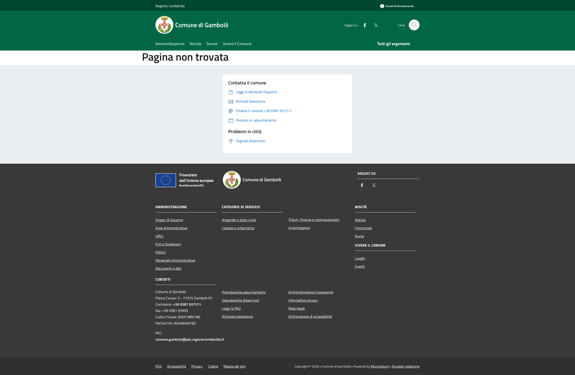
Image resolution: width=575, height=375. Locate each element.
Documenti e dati (168, 268)
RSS (158, 366)
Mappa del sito (234, 366)
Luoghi (360, 258)
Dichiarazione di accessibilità (310, 316)
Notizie (360, 220)
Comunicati (363, 228)
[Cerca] (414, 25)
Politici (160, 252)
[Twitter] (374, 25)
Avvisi (359, 236)
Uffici (159, 236)
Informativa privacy (303, 300)
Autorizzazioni (299, 227)
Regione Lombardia (170, 6)
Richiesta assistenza (237, 316)
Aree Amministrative (171, 228)
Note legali (296, 308)
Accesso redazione (406, 366)
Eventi (360, 266)
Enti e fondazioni (168, 244)
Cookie (213, 366)
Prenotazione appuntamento (243, 292)
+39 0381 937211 (187, 304)
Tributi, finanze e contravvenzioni (313, 219)
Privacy (197, 366)
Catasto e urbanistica (238, 228)
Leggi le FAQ (231, 308)
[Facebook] (362, 25)
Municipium (380, 366)
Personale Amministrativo (175, 260)
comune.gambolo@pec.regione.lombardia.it (189, 339)
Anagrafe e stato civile (239, 220)
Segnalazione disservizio (240, 300)
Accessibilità (176, 366)
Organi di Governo (169, 220)
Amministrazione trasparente (310, 292)
